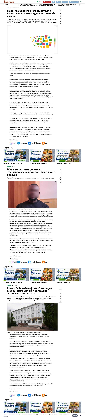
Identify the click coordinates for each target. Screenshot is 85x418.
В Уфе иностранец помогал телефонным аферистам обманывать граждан (28, 5)
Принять (75, 415)
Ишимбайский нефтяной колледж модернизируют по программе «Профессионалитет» (47, 5)
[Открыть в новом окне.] (13, 143)
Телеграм (65, 1)
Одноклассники (73, 1)
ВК (53, 1)
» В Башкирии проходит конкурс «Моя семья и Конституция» (67, 5)
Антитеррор (47, 1)
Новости (6, 4)
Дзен (58, 1)
